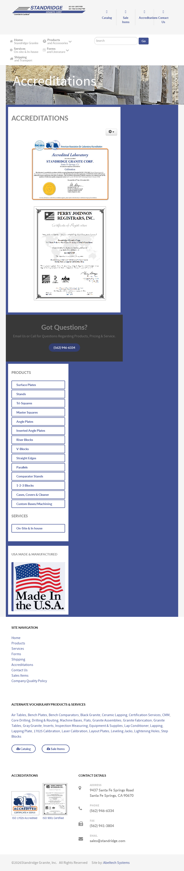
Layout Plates (99, 731)
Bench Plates (37, 715)
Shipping (18, 659)
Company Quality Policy (29, 681)
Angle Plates (24, 421)
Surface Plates (26, 385)
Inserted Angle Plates (30, 430)
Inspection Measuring (71, 726)
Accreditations (22, 665)
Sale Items (57, 749)
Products (18, 643)
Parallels (22, 467)
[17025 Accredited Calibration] (65, 170)
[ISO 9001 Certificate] (64, 255)
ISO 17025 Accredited (25, 818)
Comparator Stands (29, 476)
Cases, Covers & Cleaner (32, 494)
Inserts (48, 726)
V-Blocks (22, 449)
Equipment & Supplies (106, 726)
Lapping (156, 726)
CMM (166, 715)
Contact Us (19, 670)
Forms (16, 654)
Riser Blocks (24, 440)
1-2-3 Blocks (25, 485)
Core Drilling (20, 720)
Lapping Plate (21, 731)
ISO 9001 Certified (53, 818)
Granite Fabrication (137, 720)
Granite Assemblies (106, 720)
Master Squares (27, 412)
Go (144, 41)
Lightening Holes (147, 731)
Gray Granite (32, 726)
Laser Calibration (75, 731)
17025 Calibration (47, 731)
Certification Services (145, 715)
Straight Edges (26, 458)
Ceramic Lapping (114, 715)
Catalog (25, 749)
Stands (21, 394)
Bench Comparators (64, 715)
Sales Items (19, 676)
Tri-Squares (24, 403)
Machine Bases (71, 720)
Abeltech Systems (116, 863)
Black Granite (90, 715)
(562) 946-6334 (64, 347)
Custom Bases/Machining (34, 504)
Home (15, 638)
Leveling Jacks (122, 731)
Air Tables (18, 715)
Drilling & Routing (45, 720)
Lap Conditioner (136, 726)
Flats (87, 720)
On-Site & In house (29, 528)
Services (17, 649)
